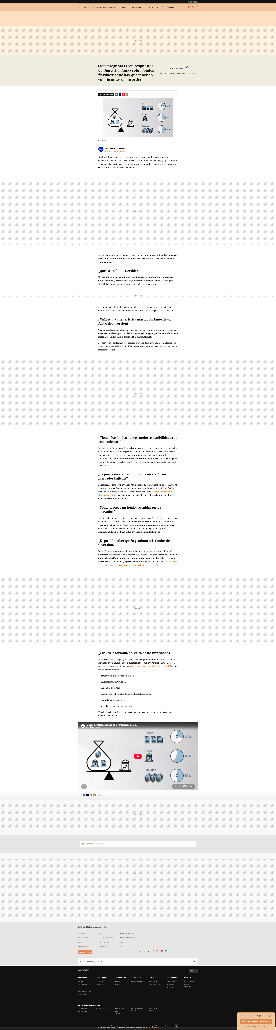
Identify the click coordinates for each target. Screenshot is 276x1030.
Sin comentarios (107, 94)
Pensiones (102, 946)
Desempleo (173, 7)
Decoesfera (170, 984)
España (160, 7)
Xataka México (83, 1008)
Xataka (80, 981)
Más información (154, 1027)
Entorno (101, 933)
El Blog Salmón (189, 981)
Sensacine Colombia (117, 1012)
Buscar (194, 961)
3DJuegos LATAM (102, 1008)
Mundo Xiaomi (83, 994)
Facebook (197, 7)
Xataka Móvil (82, 984)
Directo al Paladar (137, 981)
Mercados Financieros (127, 933)
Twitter (193, 7)
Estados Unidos (104, 942)
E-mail (126, 94)
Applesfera (82, 988)
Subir (192, 971)
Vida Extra (99, 984)
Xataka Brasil (82, 1012)
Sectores (88, 7)
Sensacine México (120, 1008)
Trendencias (171, 981)
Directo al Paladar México (137, 1009)
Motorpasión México (153, 1009)
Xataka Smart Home (84, 991)
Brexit (80, 942)
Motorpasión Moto (155, 984)
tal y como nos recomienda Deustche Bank (149, 666)
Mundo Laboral (83, 938)
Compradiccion (172, 988)
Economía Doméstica (106, 938)
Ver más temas (85, 952)
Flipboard (189, 7)
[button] (115, 148)
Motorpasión (153, 981)
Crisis (150, 7)
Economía (81, 933)
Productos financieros (127, 938)
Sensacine (117, 981)
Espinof (116, 984)
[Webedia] (193, 1)
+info (196, 73)
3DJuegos (99, 981)
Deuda (122, 946)
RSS (157, 951)
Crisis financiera (83, 946)
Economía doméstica (107, 7)
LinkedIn (166, 951)
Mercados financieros (132, 7)
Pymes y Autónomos (188, 985)
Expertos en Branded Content (115, 151)
